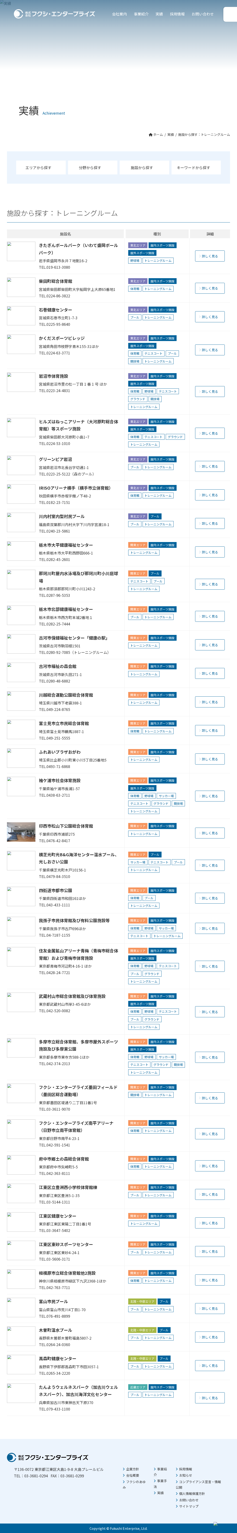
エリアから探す (38, 167)
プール (134, 317)
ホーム (158, 134)
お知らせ (185, 1475)
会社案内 (119, 14)
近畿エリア (137, 1387)
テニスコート (153, 353)
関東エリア (137, 545)
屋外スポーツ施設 (142, 253)
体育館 (134, 288)
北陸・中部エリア (142, 1301)
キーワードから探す (193, 167)
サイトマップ (189, 1506)
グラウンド (137, 399)
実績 (159, 14)
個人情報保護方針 (192, 1493)
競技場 (134, 361)
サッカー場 (166, 796)
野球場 (134, 260)
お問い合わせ (203, 14)
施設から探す (142, 167)
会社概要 (132, 1475)
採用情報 (177, 14)
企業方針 (132, 1469)
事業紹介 (141, 14)
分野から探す (90, 167)
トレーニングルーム (158, 260)
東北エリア (137, 245)
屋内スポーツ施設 (162, 245)
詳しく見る (210, 256)
